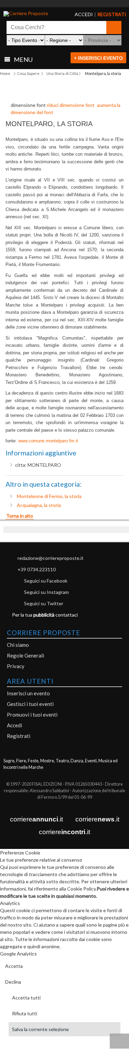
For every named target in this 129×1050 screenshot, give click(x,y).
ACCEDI (78, 14)
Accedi (14, 725)
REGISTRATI (103, 14)
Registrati (18, 736)
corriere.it (36, 819)
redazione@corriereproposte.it (51, 558)
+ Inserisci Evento (98, 58)
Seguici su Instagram (46, 592)
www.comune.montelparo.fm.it (48, 440)
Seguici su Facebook (45, 581)
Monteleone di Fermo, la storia (49, 496)
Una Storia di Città (62, 73)
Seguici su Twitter (43, 603)
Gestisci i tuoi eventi (30, 704)
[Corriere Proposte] (29, 13)
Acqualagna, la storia (39, 505)
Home (5, 73)
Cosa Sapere (28, 73)
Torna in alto (19, 516)
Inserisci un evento (28, 693)
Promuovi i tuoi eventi (32, 714)
